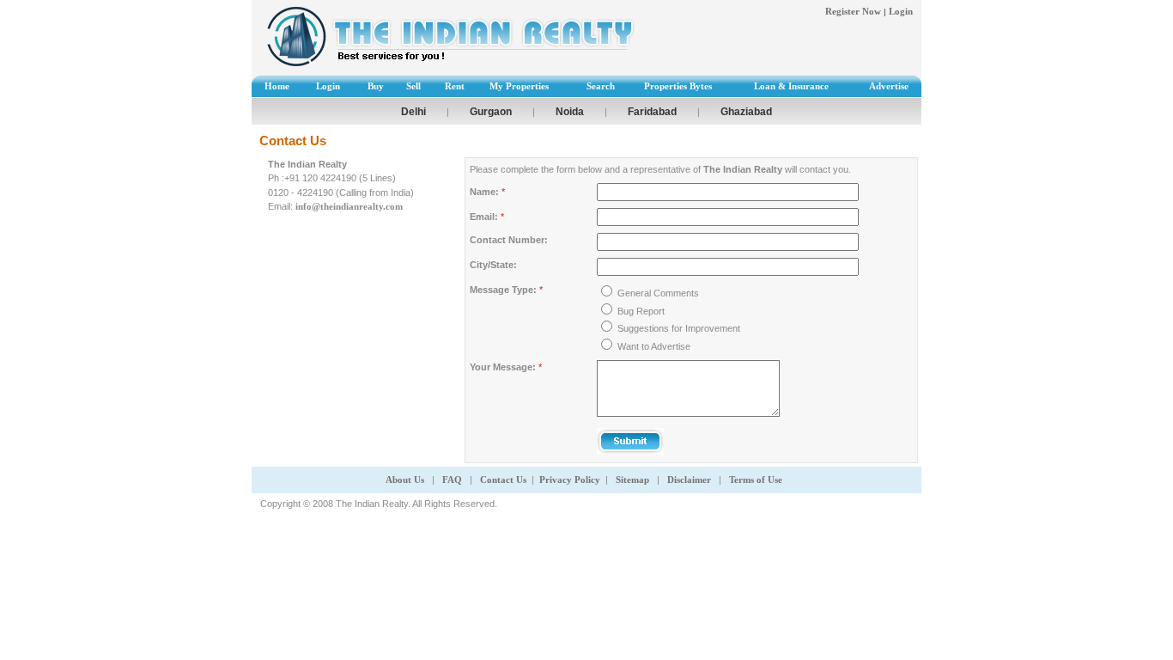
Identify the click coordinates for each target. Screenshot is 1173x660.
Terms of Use (755, 479)
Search (600, 86)
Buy (376, 86)
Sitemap (632, 479)
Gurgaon (491, 112)
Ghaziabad (746, 112)
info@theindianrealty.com (349, 206)
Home (276, 86)
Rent (455, 86)
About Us (405, 479)
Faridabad (652, 112)
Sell (413, 86)
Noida (570, 112)
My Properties (519, 86)
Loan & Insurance (791, 86)
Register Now (853, 11)
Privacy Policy (569, 479)
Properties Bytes (678, 86)
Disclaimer (690, 479)
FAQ (453, 479)
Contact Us (503, 479)
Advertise (889, 86)
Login (901, 11)
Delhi (413, 112)
